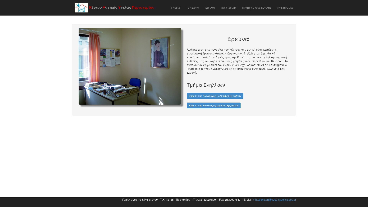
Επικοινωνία (285, 8)
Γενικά (175, 8)
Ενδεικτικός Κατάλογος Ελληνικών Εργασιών (215, 95)
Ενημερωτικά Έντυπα (256, 8)
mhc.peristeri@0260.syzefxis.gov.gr (274, 199)
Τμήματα (192, 8)
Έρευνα (210, 8)
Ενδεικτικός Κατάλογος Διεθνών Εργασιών (213, 105)
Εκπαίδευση (229, 8)
